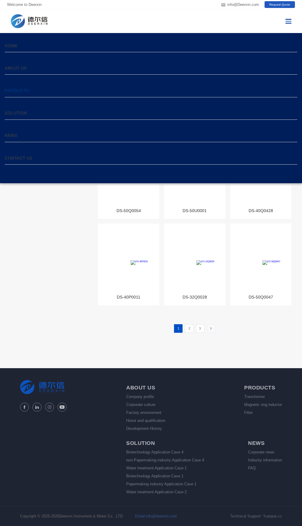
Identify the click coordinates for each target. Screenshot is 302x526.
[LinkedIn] (36, 407)
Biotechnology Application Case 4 (154, 452)
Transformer (254, 396)
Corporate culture (140, 404)
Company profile (140, 396)
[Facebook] (24, 407)
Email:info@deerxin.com (156, 516)
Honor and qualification (145, 420)
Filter (248, 412)
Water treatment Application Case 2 (156, 492)
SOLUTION (16, 113)
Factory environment (143, 412)
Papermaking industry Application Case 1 (161, 484)
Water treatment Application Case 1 (156, 468)
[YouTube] (62, 407)
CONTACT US (18, 158)
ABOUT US (16, 68)
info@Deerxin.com (243, 4)
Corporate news (261, 452)
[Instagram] (49, 407)
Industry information (265, 460)
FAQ (252, 468)
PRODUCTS (17, 90)
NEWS (11, 135)
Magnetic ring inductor (263, 404)
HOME (11, 45)
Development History (144, 428)
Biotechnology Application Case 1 (154, 476)
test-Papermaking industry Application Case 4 (165, 460)
